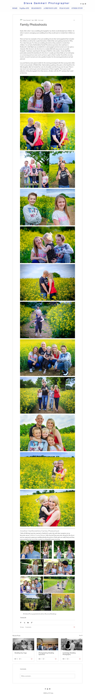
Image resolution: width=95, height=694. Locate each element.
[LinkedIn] (83, 4)
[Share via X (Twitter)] (24, 622)
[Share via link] (31, 622)
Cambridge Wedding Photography (69, 653)
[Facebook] (81, 4)
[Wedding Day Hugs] (23, 644)
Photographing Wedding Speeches (46, 653)
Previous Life (23, 617)
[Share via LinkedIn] (28, 622)
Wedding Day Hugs (20, 653)
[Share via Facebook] (20, 622)
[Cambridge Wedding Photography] (71, 644)
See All (80, 635)
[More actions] (74, 20)
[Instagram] (85, 4)
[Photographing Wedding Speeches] (47, 644)
